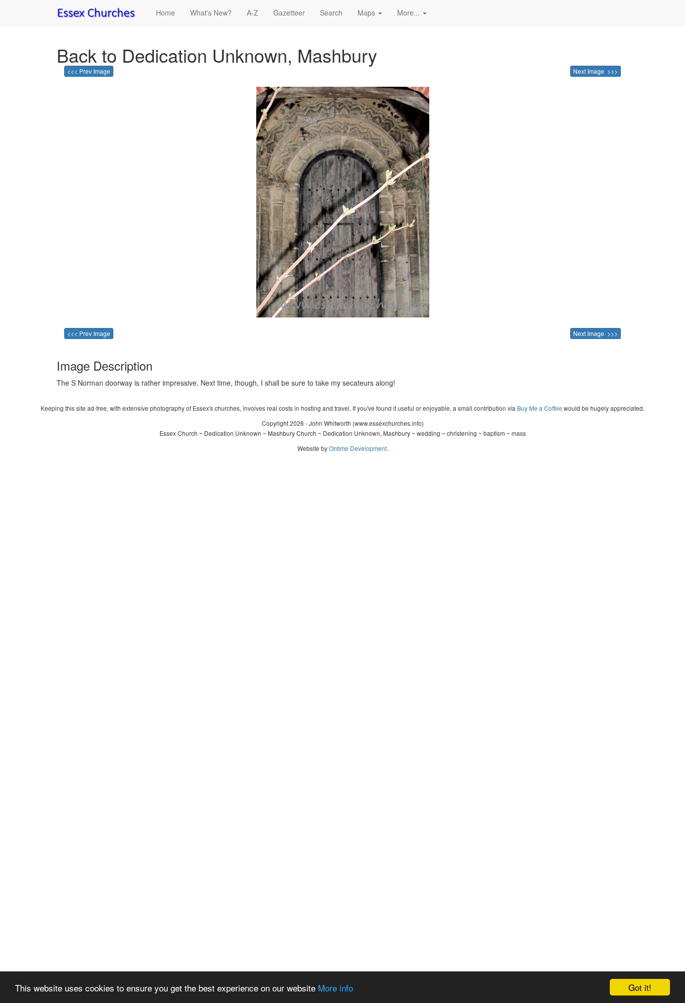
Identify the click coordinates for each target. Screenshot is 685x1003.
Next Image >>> (595, 71)
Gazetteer (289, 13)
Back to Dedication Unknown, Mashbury (217, 55)
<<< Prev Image (88, 71)
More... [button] (409, 13)
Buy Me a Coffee (539, 408)
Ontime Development (358, 448)
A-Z (252, 13)
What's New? (211, 13)
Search (331, 13)
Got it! (639, 987)
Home (165, 13)
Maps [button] (367, 13)
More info (335, 987)
